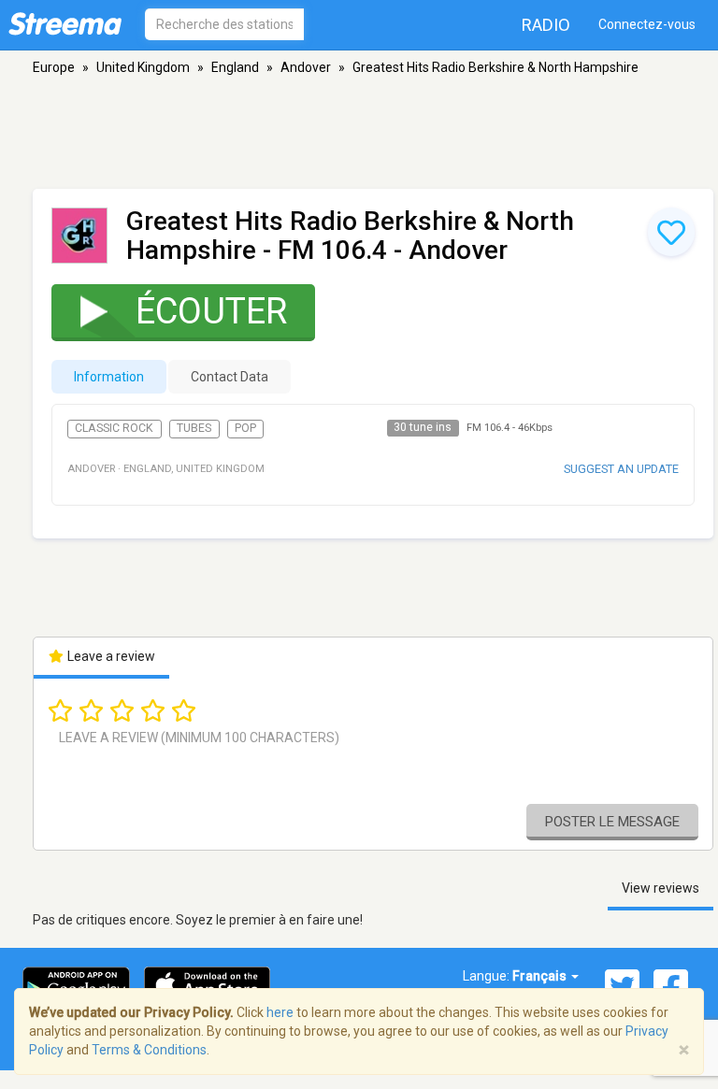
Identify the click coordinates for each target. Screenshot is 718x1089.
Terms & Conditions (149, 1049)
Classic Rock (114, 428)
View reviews (660, 888)
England (235, 67)
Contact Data (229, 376)
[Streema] (65, 23)
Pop (245, 428)
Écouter (211, 311)
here (280, 1012)
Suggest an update (621, 469)
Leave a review (110, 656)
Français (540, 975)
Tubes (194, 428)
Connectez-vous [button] (647, 24)
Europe (54, 67)
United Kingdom (143, 67)
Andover (305, 67)
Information (109, 376)
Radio (546, 25)
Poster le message (612, 821)
